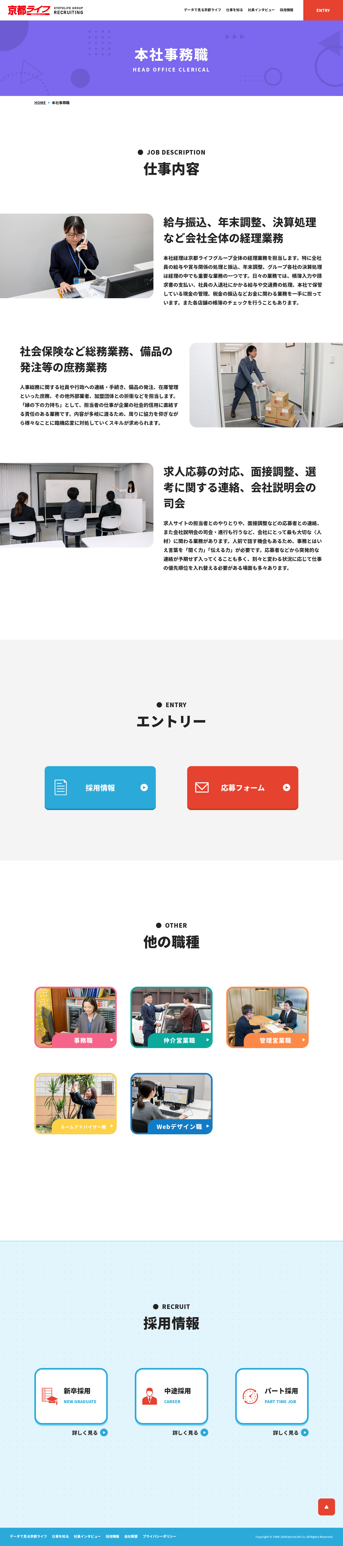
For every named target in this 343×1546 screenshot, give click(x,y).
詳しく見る (85, 1432)
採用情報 (286, 9)
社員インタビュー (261, 9)
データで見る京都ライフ (202, 9)
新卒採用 (80, 1395)
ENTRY (323, 10)
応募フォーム (243, 787)
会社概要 (131, 1536)
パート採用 (281, 1395)
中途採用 (177, 1395)
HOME (40, 102)
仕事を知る (234, 9)
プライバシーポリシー (159, 1536)
